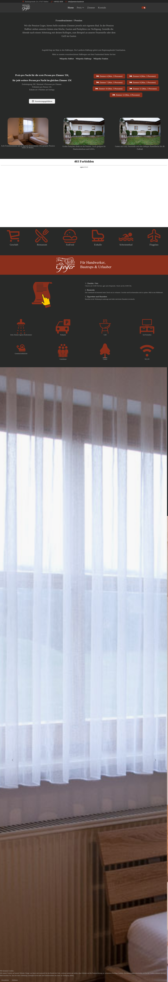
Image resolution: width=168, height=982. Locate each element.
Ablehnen (15, 980)
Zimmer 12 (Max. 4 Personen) (128, 95)
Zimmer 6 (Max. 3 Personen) (144, 76)
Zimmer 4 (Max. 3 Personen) (111, 76)
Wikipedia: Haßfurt (67, 59)
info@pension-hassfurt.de (76, 1)
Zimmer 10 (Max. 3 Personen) (110, 89)
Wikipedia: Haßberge (83, 59)
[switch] (143, 7)
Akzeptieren (5, 980)
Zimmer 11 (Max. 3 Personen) (145, 89)
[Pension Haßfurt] (26, 7)
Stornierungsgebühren (43, 101)
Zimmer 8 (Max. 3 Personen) (144, 82)
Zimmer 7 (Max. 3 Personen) (111, 82)
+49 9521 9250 (58, 1)
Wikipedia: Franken (100, 59)
